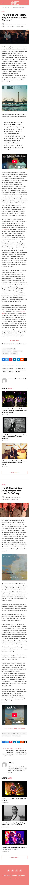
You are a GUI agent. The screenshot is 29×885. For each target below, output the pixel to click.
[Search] (26, 3)
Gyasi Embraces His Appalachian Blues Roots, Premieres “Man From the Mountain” (14, 436)
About (20, 878)
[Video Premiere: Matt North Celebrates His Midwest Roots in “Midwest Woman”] (14, 451)
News (3, 11)
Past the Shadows (7, 351)
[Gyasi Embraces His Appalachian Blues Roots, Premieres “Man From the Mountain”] (14, 425)
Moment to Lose (6, 736)
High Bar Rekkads (21, 733)
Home (4, 875)
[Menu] (3, 3)
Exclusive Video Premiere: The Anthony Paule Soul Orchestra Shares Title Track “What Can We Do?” (14, 410)
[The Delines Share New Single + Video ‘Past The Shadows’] (14, 37)
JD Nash (8, 497)
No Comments (11, 26)
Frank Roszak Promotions (8, 733)
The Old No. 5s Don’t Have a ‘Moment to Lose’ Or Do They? (7, 370)
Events (9, 878)
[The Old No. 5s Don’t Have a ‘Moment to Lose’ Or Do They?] (14, 510)
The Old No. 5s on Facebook (14, 728)
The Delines (14, 340)
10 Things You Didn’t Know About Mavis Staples (21, 370)
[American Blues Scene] (15, 2)
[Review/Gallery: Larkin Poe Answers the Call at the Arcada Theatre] (14, 837)
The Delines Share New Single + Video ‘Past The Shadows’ (21, 752)
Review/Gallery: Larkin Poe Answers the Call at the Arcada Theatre (14, 848)
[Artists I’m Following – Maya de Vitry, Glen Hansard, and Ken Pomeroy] (14, 813)
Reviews (4, 484)
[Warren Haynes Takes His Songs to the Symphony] (14, 789)
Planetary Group (17, 351)
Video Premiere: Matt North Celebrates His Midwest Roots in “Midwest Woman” (14, 462)
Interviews (21, 875)
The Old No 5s (16, 736)
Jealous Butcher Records (8, 348)
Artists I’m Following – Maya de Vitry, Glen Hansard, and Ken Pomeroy (13, 824)
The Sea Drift (13, 353)
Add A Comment (14, 472)
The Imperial (5, 229)
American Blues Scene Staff (13, 24)
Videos (15, 878)
